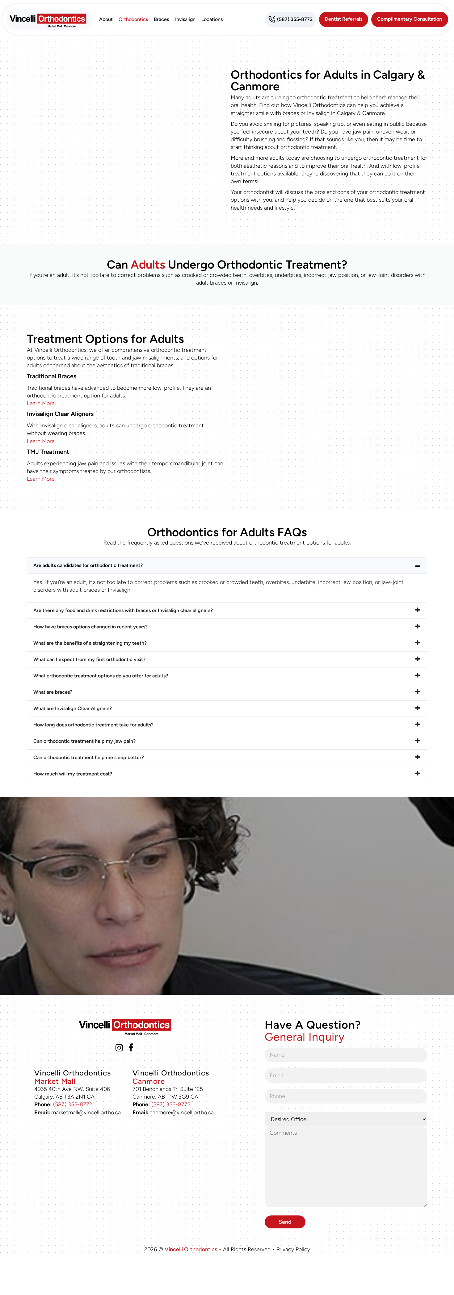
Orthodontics (133, 19)
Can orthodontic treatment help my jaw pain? (84, 741)
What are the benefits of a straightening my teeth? (90, 643)
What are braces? (52, 692)
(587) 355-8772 (72, 1104)
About (106, 19)
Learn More (41, 403)
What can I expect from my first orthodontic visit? (89, 659)
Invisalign (185, 19)
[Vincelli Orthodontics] (49, 19)
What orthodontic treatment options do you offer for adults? (100, 676)
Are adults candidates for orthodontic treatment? (88, 565)
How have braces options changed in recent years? (90, 627)
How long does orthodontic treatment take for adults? (93, 725)
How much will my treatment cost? (72, 774)
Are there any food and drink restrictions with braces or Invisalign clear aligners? (123, 610)
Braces (161, 19)
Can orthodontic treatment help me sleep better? (88, 757)
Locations (212, 19)
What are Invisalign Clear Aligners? (72, 708)
